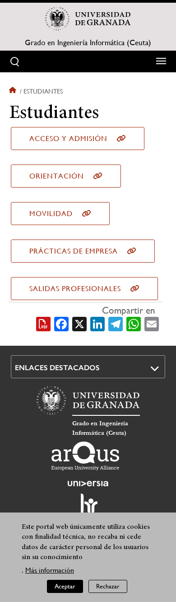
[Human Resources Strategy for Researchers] (88, 508)
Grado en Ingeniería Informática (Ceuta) (88, 42)
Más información (49, 570)
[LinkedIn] (97, 323)
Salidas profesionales (75, 288)
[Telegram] (115, 323)
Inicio (13, 91)
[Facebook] (61, 323)
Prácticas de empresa (73, 251)
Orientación (56, 176)
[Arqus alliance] (85, 456)
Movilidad (51, 213)
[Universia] (88, 483)
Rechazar (108, 586)
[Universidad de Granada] (88, 18)
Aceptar (65, 586)
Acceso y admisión (68, 138)
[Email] (151, 323)
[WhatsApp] (133, 323)
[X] (79, 323)
